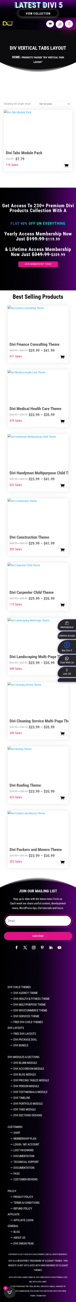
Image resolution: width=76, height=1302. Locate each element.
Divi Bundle (20, 1045)
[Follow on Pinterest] (42, 947)
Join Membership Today (38, 264)
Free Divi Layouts (24, 1034)
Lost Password (23, 1150)
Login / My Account (26, 1144)
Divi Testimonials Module (30, 1092)
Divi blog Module (24, 1074)
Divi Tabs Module (24, 1109)
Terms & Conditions (26, 1202)
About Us (19, 1237)
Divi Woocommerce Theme (30, 1010)
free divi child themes (28, 1022)
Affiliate (13, 1214)
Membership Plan (24, 1138)
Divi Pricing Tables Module (31, 1080)
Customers (15, 1127)
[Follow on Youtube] (59, 947)
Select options (62, 357)
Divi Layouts (16, 1028)
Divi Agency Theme (25, 993)
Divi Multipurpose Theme (29, 1004)
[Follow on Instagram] (33, 947)
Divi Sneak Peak (23, 1243)
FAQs (16, 1173)
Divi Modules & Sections (23, 1057)
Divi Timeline (21, 1098)
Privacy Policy (23, 1197)
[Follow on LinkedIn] (50, 947)
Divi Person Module (26, 1086)
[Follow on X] (25, 947)
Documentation (23, 1156)
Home (16, 57)
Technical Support (26, 1162)
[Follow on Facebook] (16, 947)
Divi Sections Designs (27, 1115)
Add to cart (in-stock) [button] (66, 165)
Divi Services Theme (26, 1016)
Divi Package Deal (25, 1039)
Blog (16, 1232)
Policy (12, 1191)
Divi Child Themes (19, 987)
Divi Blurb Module (25, 1063)
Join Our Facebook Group (35, 969)
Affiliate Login (23, 1220)
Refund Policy (22, 1208)
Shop (16, 1133)
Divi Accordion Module (28, 1068)
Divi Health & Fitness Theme (31, 999)
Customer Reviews (25, 1179)
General (13, 1226)
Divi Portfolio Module (28, 1103)
